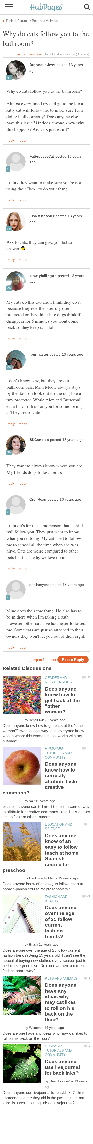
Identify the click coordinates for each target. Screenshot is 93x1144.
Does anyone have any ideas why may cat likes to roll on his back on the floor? (60, 1002)
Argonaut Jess (42, 65)
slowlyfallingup (43, 276)
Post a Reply (73, 660)
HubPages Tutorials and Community (58, 753)
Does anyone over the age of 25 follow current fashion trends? (60, 922)
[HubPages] (46, 7)
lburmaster (38, 354)
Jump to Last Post (29, 54)
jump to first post (43, 660)
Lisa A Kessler (41, 216)
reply (11, 140)
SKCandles (39, 440)
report (23, 140)
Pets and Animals (61, 978)
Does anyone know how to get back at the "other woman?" (62, 700)
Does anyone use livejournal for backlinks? (62, 1067)
